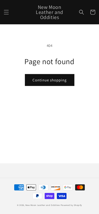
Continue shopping (49, 80)
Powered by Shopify (71, 205)
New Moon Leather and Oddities (42, 205)
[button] (6, 12)
